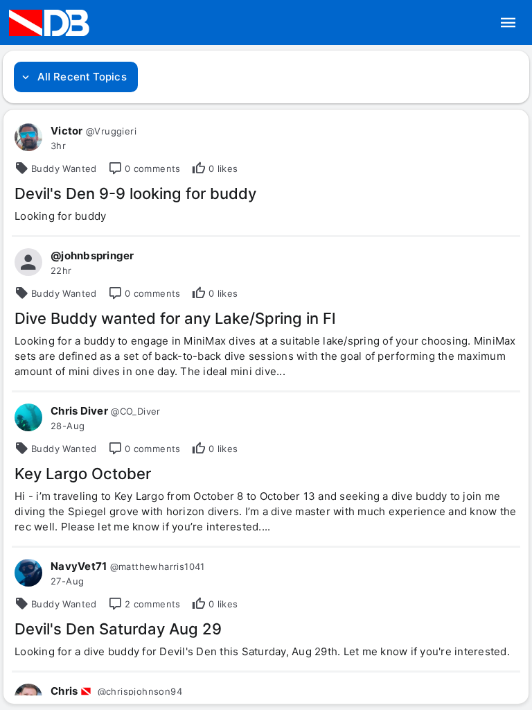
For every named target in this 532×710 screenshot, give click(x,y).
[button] (508, 23)
